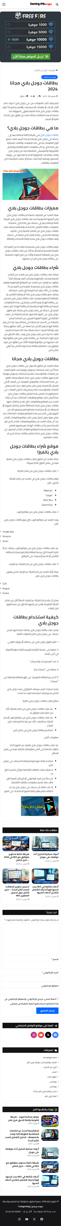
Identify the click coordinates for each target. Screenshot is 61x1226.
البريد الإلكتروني (50, 972)
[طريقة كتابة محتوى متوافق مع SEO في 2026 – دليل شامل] (16, 843)
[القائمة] (3, 5)
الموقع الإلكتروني (49, 986)
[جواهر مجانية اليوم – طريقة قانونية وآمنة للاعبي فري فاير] (49, 1121)
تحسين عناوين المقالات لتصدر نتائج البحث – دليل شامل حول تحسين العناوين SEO (16, 891)
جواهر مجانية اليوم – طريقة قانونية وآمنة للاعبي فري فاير (23, 1118)
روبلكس (53, 1081)
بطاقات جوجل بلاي (49, 135)
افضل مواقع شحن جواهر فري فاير (42, 1062)
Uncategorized (50, 1057)
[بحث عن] (57, 5)
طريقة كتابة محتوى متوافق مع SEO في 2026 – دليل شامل (16, 857)
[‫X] (48, 1035)
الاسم (54, 959)
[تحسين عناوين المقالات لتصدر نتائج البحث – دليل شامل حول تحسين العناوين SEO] (16, 876)
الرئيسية (52, 70)
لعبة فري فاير (51, 1096)
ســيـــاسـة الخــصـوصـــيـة (45, 1211)
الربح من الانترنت (40, 70)
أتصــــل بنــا (27, 1211)
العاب (54, 1072)
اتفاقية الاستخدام (13, 1211)
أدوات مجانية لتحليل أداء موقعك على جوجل (45, 855)
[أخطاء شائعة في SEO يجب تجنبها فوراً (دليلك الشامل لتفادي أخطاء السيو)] (45, 876)
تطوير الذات (52, 1077)
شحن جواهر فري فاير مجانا (45, 1091)
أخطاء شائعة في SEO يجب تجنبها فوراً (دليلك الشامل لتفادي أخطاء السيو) (45, 890)
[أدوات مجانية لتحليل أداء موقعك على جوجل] (45, 843)
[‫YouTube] (41, 1035)
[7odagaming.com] (40, 4)
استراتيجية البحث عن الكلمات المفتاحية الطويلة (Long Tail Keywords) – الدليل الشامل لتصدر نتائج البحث (22, 1136)
